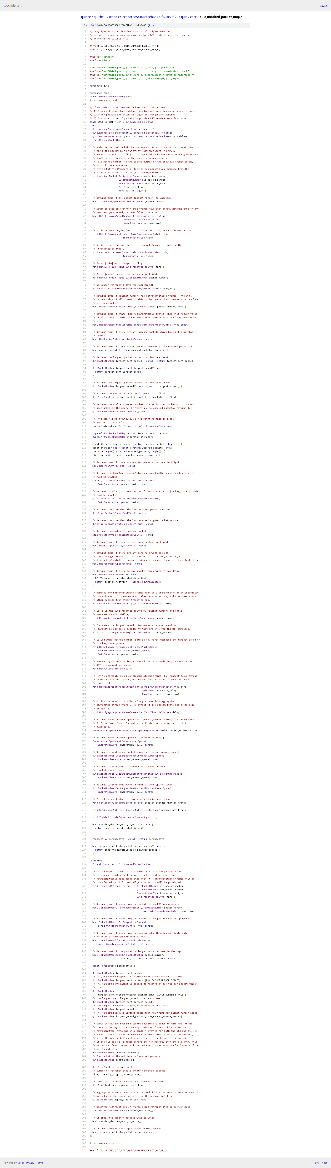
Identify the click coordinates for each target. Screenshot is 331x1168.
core (193, 17)
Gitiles (20, 1162)
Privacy (30, 1162)
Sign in (324, 5)
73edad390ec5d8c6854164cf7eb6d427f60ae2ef (140, 17)
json (325, 1162)
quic (184, 17)
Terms (39, 1162)
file (151, 25)
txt (316, 1162)
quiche (86, 17)
